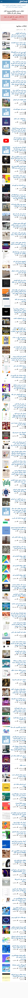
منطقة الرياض (13, 5)
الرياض (7, 5)
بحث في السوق (19, 29)
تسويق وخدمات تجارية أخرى (12, 7)
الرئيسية (24, 5)
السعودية (19, 5)
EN (1, 1)
